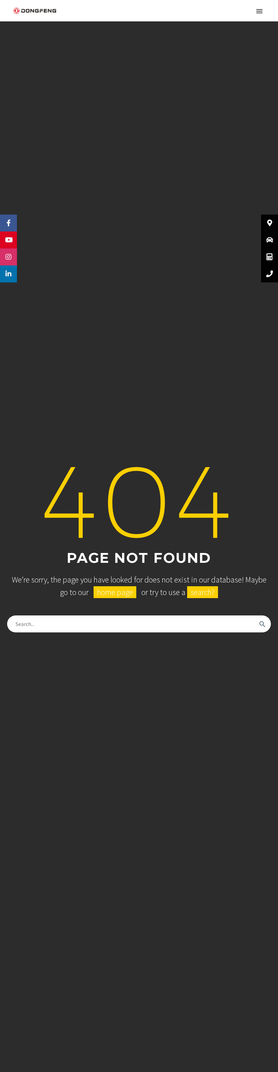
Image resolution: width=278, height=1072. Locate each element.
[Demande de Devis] (269, 256)
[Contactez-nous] (269, 273)
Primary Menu (259, 11)
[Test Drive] (269, 240)
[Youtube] (8, 240)
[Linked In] (8, 273)
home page (115, 592)
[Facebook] (8, 223)
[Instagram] (8, 256)
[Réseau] (269, 223)
